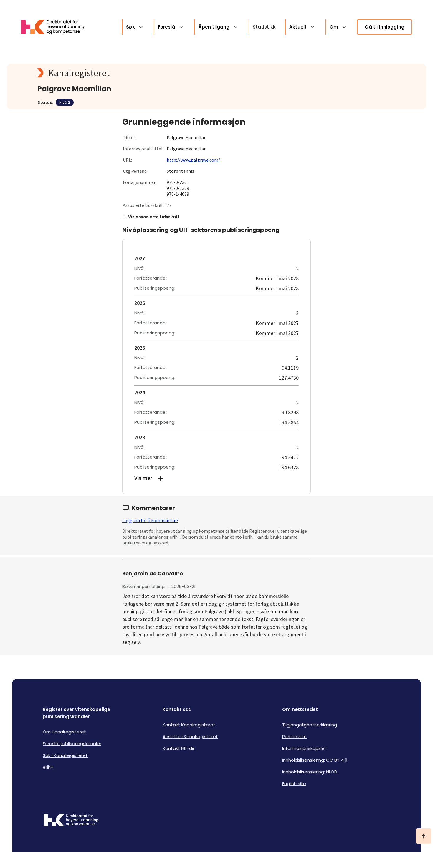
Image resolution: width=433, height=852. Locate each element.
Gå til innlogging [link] (384, 27)
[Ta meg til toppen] (423, 836)
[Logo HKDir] (71, 820)
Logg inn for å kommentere (150, 520)
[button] (216, 478)
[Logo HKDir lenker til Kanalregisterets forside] (56, 27)
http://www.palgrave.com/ (193, 160)
